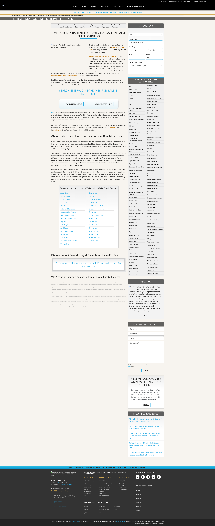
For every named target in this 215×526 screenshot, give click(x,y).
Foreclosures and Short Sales (95, 467)
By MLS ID (117, 509)
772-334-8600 (112, 128)
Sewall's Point (87, 493)
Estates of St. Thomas (68, 212)
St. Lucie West (123, 489)
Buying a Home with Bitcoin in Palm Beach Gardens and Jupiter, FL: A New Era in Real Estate (144, 445)
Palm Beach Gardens (65, 27)
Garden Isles (133, 197)
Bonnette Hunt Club (135, 116)
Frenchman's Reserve (135, 189)
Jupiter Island (95, 25)
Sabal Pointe (93, 225)
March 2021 (139, 510)
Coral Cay (63, 202)
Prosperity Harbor (153, 182)
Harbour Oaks (133, 225)
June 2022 (138, 506)
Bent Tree (132, 113)
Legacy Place (133, 253)
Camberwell (132, 129)
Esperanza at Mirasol (135, 170)
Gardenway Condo (134, 219)
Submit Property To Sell (135, 467)
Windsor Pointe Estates (69, 241)
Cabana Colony (133, 123)
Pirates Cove (151, 171)
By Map (85, 509)
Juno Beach (58, 25)
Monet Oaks (151, 108)
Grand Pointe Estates (68, 218)
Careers (70, 467)
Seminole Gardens (153, 220)
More (146, 316)
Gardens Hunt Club (135, 210)
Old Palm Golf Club (153, 129)
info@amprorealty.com (200, 1)
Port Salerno (87, 491)
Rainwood (150, 192)
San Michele (151, 207)
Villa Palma (150, 254)
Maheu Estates (133, 268)
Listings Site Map (120, 521)
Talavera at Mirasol (153, 242)
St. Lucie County (124, 477)
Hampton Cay (133, 222)
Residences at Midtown (154, 198)
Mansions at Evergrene (136, 272)
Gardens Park (133, 216)
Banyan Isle (93, 193)
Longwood (132, 262)
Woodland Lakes (152, 273)
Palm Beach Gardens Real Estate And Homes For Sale (52, 15)
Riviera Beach (94, 27)
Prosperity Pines (152, 188)
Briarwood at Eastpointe (136, 120)
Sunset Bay (64, 234)
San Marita (93, 228)
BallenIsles (132, 105)
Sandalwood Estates (153, 214)
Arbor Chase (64, 193)
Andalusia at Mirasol (135, 92)
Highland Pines (133, 232)
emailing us (57, 130)
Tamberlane (151, 245)
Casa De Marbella (134, 132)
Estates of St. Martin (96, 209)
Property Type (133, 39)
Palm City (86, 489)
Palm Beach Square (153, 142)
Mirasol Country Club (154, 98)
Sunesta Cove (94, 231)
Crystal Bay (93, 202)
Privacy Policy (154, 364)
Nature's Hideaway (153, 116)
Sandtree (150, 217)
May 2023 (138, 502)
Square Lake (151, 236)
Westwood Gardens (153, 261)
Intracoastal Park (134, 238)
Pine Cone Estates (153, 161)
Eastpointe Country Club (136, 167)
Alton (130, 86)
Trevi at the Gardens (153, 248)
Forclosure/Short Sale (135, 62)
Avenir (131, 98)
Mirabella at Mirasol (153, 95)
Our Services (80, 467)
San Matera (151, 204)
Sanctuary (150, 210)
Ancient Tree (133, 89)
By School (86, 513)
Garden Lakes (133, 200)
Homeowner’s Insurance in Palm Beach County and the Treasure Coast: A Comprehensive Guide (145, 435)
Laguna (63, 222)
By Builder (117, 506)
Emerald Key (64, 206)
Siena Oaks (151, 226)
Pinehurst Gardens (153, 164)
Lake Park (105, 25)
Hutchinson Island (88, 482)
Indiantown (86, 484)
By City (85, 506)
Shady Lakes (151, 223)
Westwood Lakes (152, 264)
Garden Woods (133, 207)
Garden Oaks (133, 204)
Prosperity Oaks (152, 185)
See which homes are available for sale (102, 56)
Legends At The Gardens (136, 256)
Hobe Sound (86, 480)
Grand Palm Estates (96, 215)
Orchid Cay (93, 222)
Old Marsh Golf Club (153, 125)
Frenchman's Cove (134, 179)
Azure (130, 102)
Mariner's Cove (152, 86)
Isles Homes (133, 241)
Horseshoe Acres (134, 235)
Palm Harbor (151, 145)
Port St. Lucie (123, 487)
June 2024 (138, 494)
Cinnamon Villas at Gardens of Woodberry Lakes (136, 149)
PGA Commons (152, 155)
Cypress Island (133, 164)
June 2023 (138, 498)
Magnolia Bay (133, 265)
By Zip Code (102, 506)
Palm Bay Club (65, 225)
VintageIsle (64, 244)
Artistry (131, 95)
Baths (148, 54)
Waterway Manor (152, 258)
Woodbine (150, 270)
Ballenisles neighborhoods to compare (64, 76)
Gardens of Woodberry (136, 213)
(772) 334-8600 (161, 1)
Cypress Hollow (134, 161)
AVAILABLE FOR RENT (103, 104)
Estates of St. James (67, 209)
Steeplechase (151, 239)
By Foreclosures (103, 513)
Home (13, 15)
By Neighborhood (104, 509)
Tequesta (115, 27)
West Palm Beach (104, 495)
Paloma (149, 149)
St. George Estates (67, 231)
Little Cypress (133, 259)
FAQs (59, 482)
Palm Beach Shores (81, 27)
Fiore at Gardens (134, 176)
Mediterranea (151, 89)
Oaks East (150, 119)
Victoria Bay (93, 241)
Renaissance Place (153, 195)
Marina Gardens (134, 275)
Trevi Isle (150, 251)
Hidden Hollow (133, 229)
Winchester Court (152, 267)
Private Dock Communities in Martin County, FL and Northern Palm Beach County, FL (145, 420)
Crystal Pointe (133, 157)
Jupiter (67, 25)
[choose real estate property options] (140, 71)
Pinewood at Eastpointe (154, 167)
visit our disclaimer (74, 521)
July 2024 (138, 490)
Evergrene (132, 173)
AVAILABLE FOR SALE (74, 104)
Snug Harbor (151, 232)
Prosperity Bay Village (154, 179)
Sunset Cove (93, 234)
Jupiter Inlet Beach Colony (80, 25)
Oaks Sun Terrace (153, 122)
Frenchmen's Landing (135, 186)
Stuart (85, 495)
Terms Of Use (121, 467)
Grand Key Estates (67, 215)
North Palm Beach (117, 25)
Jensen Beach (87, 486)
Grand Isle (92, 212)
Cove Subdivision (134, 154)
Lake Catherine (133, 244)
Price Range (132, 47)
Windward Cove (94, 237)
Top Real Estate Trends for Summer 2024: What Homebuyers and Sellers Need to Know (145, 454)
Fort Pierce (122, 480)
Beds (130, 54)
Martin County (88, 477)
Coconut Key (65, 199)
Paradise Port (151, 152)
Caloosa (131, 126)
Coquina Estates (95, 199)
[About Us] (132, 287)
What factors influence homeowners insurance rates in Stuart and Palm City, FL (145, 427)
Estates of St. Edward (96, 206)
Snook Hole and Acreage (155, 229)
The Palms (64, 237)
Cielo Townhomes (134, 144)
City (130, 31)
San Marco (64, 228)
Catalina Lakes (133, 135)
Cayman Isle (93, 196)
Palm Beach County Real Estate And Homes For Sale (27, 15)
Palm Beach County (105, 477)
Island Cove (93, 218)
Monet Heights (151, 104)
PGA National (151, 158)
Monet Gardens (152, 101)
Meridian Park (151, 92)
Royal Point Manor (153, 201)
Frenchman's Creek (135, 182)
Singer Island (105, 27)
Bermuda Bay (65, 196)
